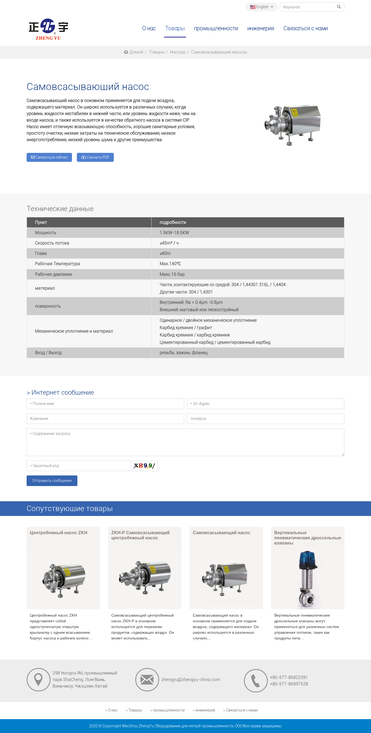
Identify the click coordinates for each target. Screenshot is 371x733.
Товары (175, 28)
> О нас (111, 710)
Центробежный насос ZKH (58, 532)
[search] (339, 7)
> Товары (134, 710)
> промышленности (167, 710)
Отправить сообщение (52, 480)
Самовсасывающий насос (221, 532)
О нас (149, 28)
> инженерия (204, 710)
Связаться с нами (306, 28)
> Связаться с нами (240, 710)
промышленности (216, 28)
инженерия (260, 28)
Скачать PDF (97, 157)
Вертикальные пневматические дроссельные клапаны (307, 537)
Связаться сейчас (51, 157)
